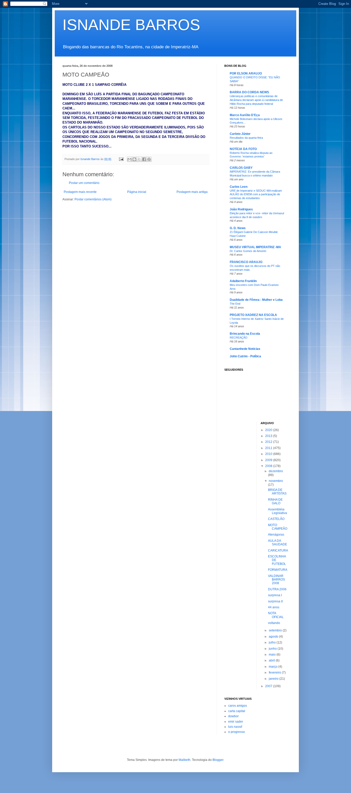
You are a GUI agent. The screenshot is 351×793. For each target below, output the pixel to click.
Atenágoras (276, 534)
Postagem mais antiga (192, 192)
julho (272, 642)
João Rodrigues (241, 209)
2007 (269, 686)
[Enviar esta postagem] (121, 159)
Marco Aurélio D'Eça (245, 115)
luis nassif (235, 727)
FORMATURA (277, 570)
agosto (274, 636)
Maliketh (184, 760)
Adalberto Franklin (243, 281)
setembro (276, 630)
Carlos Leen (238, 187)
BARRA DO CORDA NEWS (249, 92)
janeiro (274, 678)
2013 (269, 436)
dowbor (233, 716)
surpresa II (275, 601)
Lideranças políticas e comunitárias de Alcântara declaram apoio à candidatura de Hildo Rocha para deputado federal (256, 100)
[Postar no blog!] (134, 159)
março (273, 666)
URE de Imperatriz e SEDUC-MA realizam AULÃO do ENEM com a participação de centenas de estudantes (256, 194)
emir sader (235, 721)
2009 (269, 460)
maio (272, 654)
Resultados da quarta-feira (246, 137)
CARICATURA (278, 550)
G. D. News (238, 228)
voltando (274, 623)
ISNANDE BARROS (131, 24)
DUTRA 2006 (277, 589)
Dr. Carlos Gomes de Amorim (248, 251)
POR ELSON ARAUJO (246, 73)
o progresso (236, 732)
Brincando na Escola (245, 333)
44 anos (273, 607)
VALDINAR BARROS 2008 (276, 579)
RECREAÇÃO (238, 337)
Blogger (218, 760)
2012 (269, 442)
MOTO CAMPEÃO (277, 526)
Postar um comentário (84, 183)
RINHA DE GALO (275, 501)
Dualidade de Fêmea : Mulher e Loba (256, 300)
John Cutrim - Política (245, 356)
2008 (269, 466)
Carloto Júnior (240, 134)
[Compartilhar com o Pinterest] (149, 159)
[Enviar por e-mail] (129, 159)
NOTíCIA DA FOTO (243, 149)
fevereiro (275, 672)
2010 (269, 454)
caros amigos (237, 705)
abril (272, 660)
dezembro (276, 471)
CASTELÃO (276, 519)
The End (235, 303)
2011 (269, 448)
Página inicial (136, 192)
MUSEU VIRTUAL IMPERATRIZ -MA (255, 247)
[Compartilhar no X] (139, 159)
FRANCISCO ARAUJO (246, 262)
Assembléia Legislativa (277, 511)
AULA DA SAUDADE (277, 542)
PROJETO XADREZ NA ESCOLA (253, 315)
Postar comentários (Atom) (93, 199)
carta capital (236, 711)
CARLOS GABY (241, 168)
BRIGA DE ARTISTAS (277, 491)
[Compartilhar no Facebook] (144, 159)
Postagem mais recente (80, 192)
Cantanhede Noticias (245, 349)
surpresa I (275, 595)
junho (273, 648)
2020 (269, 430)
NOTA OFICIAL (276, 615)
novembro (276, 481)
